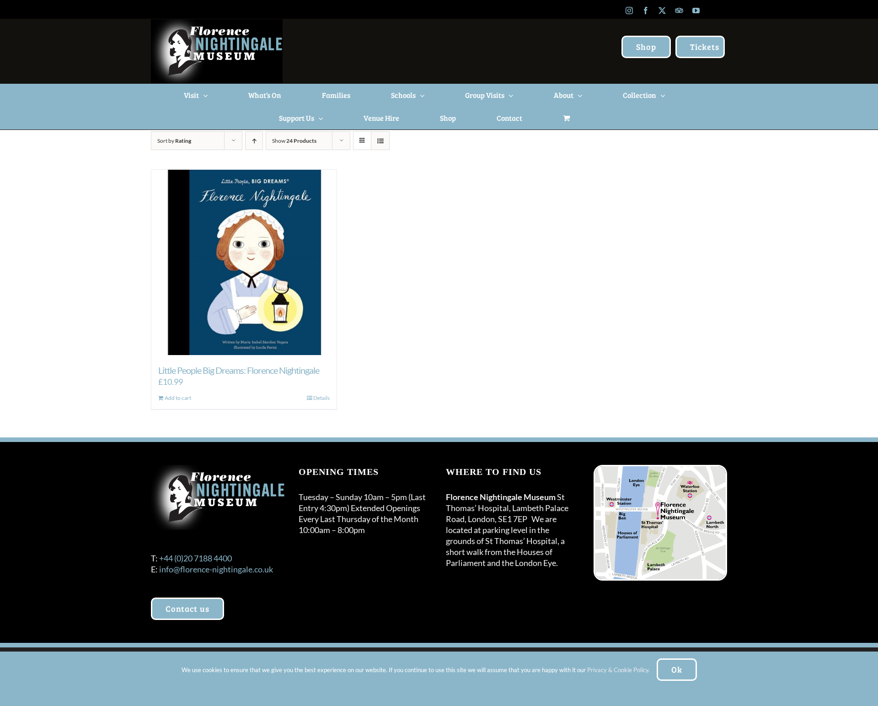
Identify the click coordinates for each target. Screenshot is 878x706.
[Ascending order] (254, 140)
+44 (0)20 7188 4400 (195, 558)
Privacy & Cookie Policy (617, 670)
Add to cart (178, 397)
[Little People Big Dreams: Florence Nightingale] (244, 262)
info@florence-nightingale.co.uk (216, 569)
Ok (676, 669)
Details (321, 397)
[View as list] (380, 141)
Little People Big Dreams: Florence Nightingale (238, 370)
